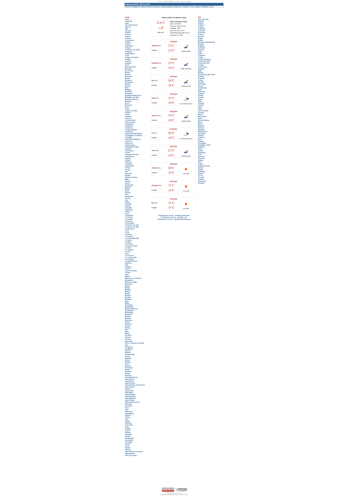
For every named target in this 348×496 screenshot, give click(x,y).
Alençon (128, 31)
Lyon (127, 274)
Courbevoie (129, 166)
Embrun (128, 187)
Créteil (127, 168)
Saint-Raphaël (130, 398)
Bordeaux (129, 94)
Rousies (128, 375)
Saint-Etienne (130, 383)
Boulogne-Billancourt (133, 95)
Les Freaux (129, 255)
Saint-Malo (129, 393)
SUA (199, 162)
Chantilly (128, 137)
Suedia (200, 168)
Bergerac (128, 80)
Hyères (128, 212)
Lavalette (128, 234)
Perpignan (129, 349)
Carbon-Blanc (130, 120)
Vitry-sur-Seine (131, 455)
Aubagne (128, 52)
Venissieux (129, 440)
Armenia (201, 31)
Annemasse (129, 40)
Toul (126, 419)
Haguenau (129, 210)
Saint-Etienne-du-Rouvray (135, 385)
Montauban (129, 307)
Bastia (127, 73)
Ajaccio (128, 27)
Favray (127, 198)
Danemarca (202, 67)
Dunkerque (129, 185)
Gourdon (128, 204)
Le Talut (128, 248)
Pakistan (201, 137)
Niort (127, 332)
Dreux (127, 183)
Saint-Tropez (130, 400)
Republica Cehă (204, 145)
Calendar (204, 7)
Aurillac (128, 59)
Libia (200, 109)
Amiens (128, 33)
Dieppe (127, 175)
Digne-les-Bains (131, 177)
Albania (201, 21)
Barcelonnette (130, 67)
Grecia (200, 86)
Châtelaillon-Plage (132, 147)
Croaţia (201, 65)
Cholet (127, 153)
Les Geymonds (131, 257)
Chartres (128, 141)
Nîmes (127, 334)
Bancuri (157, 7)
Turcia (200, 175)
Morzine (128, 318)
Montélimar (129, 311)
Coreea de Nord (204, 61)
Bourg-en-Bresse (131, 99)
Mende (127, 294)
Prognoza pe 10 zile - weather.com (174, 217)
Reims (127, 360)
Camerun (201, 48)
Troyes (127, 431)
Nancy (127, 322)
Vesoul (127, 444)
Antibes (128, 42)
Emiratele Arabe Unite (206, 75)
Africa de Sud (203, 19)
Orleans (128, 337)
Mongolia (201, 130)
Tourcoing (129, 425)
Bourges (128, 101)
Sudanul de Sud (204, 166)
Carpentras (129, 124)
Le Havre (128, 240)
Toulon (127, 421)
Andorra (201, 25)
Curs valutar (195, 7)
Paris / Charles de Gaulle (134, 343)
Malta (200, 118)
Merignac (128, 299)
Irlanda (200, 95)
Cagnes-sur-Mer (131, 111)
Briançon (128, 105)
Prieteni (150, 7)
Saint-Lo (128, 389)
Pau (126, 345)
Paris (127, 19)
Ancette (128, 35)
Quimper (128, 358)
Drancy (128, 181)
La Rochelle (129, 223)
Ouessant (128, 341)
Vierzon (128, 450)
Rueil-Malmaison (131, 377)
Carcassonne (130, 122)
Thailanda (201, 172)
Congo (200, 57)
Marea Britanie (203, 120)
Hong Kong (202, 88)
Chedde (128, 149)
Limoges (128, 267)
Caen (127, 109)
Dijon (127, 179)
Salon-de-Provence (132, 402)
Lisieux (127, 269)
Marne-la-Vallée (131, 282)
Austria (201, 35)
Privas (127, 356)
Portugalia (202, 143)
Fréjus (127, 202)
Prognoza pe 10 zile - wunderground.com (174, 215)
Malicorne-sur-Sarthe (133, 278)
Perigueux (129, 347)
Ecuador (201, 69)
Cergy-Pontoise (131, 130)
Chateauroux (130, 145)
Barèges (128, 69)
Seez (127, 408)
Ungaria (201, 179)
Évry (127, 194)
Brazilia (201, 44)
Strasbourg (129, 414)
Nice (126, 330)
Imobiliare (135, 7)
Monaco (201, 128)
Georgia (201, 82)
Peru (200, 139)
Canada (201, 50)
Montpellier (129, 313)
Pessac (128, 351)
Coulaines (129, 164)
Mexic (200, 124)
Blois (127, 88)
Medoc (127, 288)
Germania (202, 84)
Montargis (129, 305)
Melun (127, 292)
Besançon (129, 82)
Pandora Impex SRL (180, 494)
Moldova (201, 126)
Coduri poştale (166, 7)
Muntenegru (202, 132)
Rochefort (129, 368)
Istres (127, 214)
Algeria (200, 23)
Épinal (127, 189)
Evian (127, 191)
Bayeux (128, 75)
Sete (126, 410)
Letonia (201, 105)
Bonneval (128, 92)
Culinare (186, 7)
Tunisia (200, 174)
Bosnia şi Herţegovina (206, 42)
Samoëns (128, 404)
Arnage (128, 48)
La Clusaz (129, 217)
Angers (128, 36)
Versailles (129, 442)
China (200, 54)
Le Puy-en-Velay (131, 246)
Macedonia (202, 116)
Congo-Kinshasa (204, 59)
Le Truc (128, 252)
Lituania (201, 113)
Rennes (128, 362)
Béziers (128, 84)
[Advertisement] (174, 9)
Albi (126, 29)
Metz (127, 301)
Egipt (200, 71)
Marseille (128, 284)
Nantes (127, 326)
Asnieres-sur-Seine (132, 50)
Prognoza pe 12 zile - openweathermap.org (174, 219)
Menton (128, 295)
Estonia (201, 76)
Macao (200, 114)
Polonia (201, 141)
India (200, 90)
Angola (200, 27)
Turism (127, 7)
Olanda (200, 135)
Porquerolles (130, 354)
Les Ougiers (129, 259)
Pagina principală (131, 4)
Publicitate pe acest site (174, 493)
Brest (127, 103)
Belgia (200, 38)
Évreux (127, 193)
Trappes (128, 429)
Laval (127, 233)
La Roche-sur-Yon (132, 225)
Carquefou (129, 126)
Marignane (129, 280)
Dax (126, 172)
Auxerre (128, 61)
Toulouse (128, 423)
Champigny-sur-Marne (133, 135)
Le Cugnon (129, 236)
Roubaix (128, 372)
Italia (200, 101)
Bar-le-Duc (129, 71)
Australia (201, 33)
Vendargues (129, 438)
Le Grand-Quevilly (132, 238)
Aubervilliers (130, 54)
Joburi (142, 7)
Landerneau (129, 229)
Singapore (202, 153)
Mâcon (127, 276)
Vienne (127, 448)
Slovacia (201, 156)
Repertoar (177, 7)
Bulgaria (201, 46)
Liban (200, 107)
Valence (128, 433)
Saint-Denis (129, 381)
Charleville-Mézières (133, 139)
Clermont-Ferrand (132, 154)
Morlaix (128, 316)
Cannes (128, 118)
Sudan (200, 164)
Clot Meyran (129, 156)
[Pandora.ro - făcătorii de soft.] (181, 491)
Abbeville (128, 21)
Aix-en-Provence (131, 25)
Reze (127, 364)
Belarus (201, 36)
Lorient (127, 273)
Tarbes (127, 417)
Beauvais (128, 76)
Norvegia (201, 134)
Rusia (200, 149)
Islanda (200, 97)
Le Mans (128, 242)
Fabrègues (129, 196)
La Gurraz (129, 221)
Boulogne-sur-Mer (132, 97)
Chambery (129, 132)
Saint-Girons (130, 387)
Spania (200, 160)
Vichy (127, 446)
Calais (127, 114)
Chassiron (129, 143)
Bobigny (128, 90)
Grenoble (128, 208)
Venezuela (202, 181)
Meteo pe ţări (145, 4)
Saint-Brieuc (130, 379)
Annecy (128, 38)
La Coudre (129, 219)
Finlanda (201, 78)
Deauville (128, 174)
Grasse (128, 206)
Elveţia (200, 73)
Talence (128, 415)
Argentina (202, 29)
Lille (126, 265)
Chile (200, 52)
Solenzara (129, 412)
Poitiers (128, 353)
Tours (127, 427)
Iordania (201, 94)
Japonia (201, 103)
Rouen (127, 374)
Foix (126, 200)
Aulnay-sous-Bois (132, 57)
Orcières (128, 335)
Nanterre (128, 324)
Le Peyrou (129, 244)
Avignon (128, 63)
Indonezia (201, 92)
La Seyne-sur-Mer (132, 227)
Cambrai (128, 116)
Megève (128, 290)
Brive (127, 107)
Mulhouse (128, 320)
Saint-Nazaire (130, 394)
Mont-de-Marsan (131, 309)
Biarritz (128, 86)
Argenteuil (129, 46)
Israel (200, 99)
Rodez (127, 370)
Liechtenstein (203, 111)
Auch (127, 55)
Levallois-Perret (131, 261)
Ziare (212, 7)
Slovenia (201, 158)
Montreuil (128, 314)
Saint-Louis (129, 391)
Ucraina (201, 177)
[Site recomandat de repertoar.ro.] (168, 491)
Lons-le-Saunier (131, 271)
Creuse (128, 170)
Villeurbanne (130, 454)
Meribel (128, 297)
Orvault (128, 339)
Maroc (200, 122)
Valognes (128, 434)
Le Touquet (129, 250)
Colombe (128, 162)
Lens (127, 254)
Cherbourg (129, 151)
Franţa (200, 80)
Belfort (127, 78)
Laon (127, 231)
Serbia (200, 151)
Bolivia (200, 40)
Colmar (128, 160)
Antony (127, 44)
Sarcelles (128, 406)
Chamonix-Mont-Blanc (133, 134)
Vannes (128, 436)
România (201, 147)
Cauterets (129, 128)
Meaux (127, 286)
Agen (127, 23)
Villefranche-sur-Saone (134, 452)
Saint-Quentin (130, 396)
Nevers (128, 328)
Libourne (128, 263)
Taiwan (200, 170)
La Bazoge (129, 215)
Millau (127, 303)
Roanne (128, 366)
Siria (199, 154)
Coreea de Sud (203, 63)
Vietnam (201, 183)
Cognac (128, 158)
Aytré (127, 65)
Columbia (201, 55)
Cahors (128, 113)
